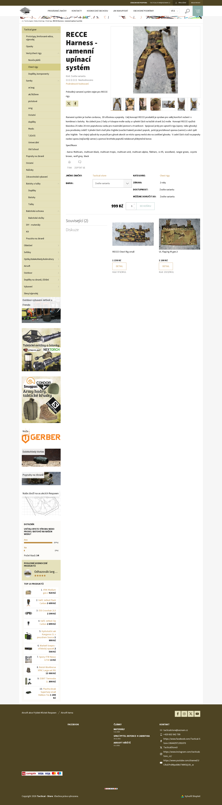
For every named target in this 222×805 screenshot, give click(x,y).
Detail (119, 266)
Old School (33, 149)
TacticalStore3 (170, 747)
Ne (25, 547)
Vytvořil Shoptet (192, 796)
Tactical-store (99, 175)
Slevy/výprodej (31, 293)
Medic (31, 128)
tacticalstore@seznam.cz (175, 730)
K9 (27, 231)
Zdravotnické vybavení (37, 176)
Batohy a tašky (33, 183)
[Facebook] (75, 104)
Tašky (31, 204)
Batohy (31, 197)
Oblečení (28, 245)
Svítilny (27, 252)
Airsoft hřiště (122, 743)
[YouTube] (197, 714)
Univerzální (33, 142)
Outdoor (28, 273)
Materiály (119, 729)
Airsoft (27, 266)
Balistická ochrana (35, 211)
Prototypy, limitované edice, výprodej (39, 38)
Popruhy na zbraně (35, 156)
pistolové (32, 101)
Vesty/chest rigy (33, 53)
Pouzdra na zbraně (35, 238)
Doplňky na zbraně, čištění (36, 279)
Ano (26, 540)
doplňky (32, 122)
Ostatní (32, 115)
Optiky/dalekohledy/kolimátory (39, 259)
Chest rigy (33, 67)
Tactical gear (30, 29)
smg (30, 108)
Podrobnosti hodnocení (77, 83)
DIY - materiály (33, 224)
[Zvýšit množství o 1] (134, 204)
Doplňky (32, 190)
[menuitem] (57, 11)
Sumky (29, 80)
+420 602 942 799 (171, 734)
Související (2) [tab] (77, 221)
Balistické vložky (36, 218)
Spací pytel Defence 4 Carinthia (132, 736)
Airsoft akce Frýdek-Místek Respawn (39, 712)
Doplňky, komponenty (38, 73)
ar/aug (31, 87)
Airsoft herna (67, 712)
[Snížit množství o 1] (134, 208)
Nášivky (29, 170)
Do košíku (145, 206)
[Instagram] (184, 714)
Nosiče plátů (34, 60)
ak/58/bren (33, 94)
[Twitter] (69, 104)
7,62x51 (32, 135)
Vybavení (28, 286)
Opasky (29, 46)
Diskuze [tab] (72, 230)
